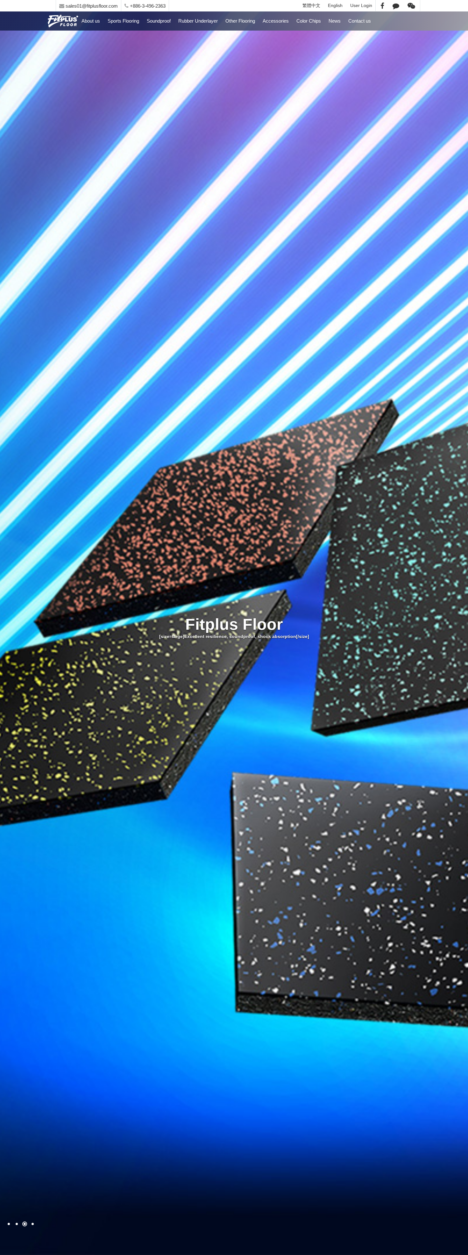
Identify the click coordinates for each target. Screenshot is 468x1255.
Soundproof (159, 21)
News (335, 21)
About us (91, 21)
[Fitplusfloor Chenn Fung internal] (63, 21)
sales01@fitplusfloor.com (91, 6)
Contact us (359, 21)
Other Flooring (240, 21)
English (335, 5)
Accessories (276, 21)
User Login (361, 5)
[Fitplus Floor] (234, 627)
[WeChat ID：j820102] (411, 5)
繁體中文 (311, 5)
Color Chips (308, 21)
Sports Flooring (123, 21)
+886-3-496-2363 (147, 6)
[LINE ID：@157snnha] (395, 5)
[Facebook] (382, 5)
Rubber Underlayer (198, 21)
